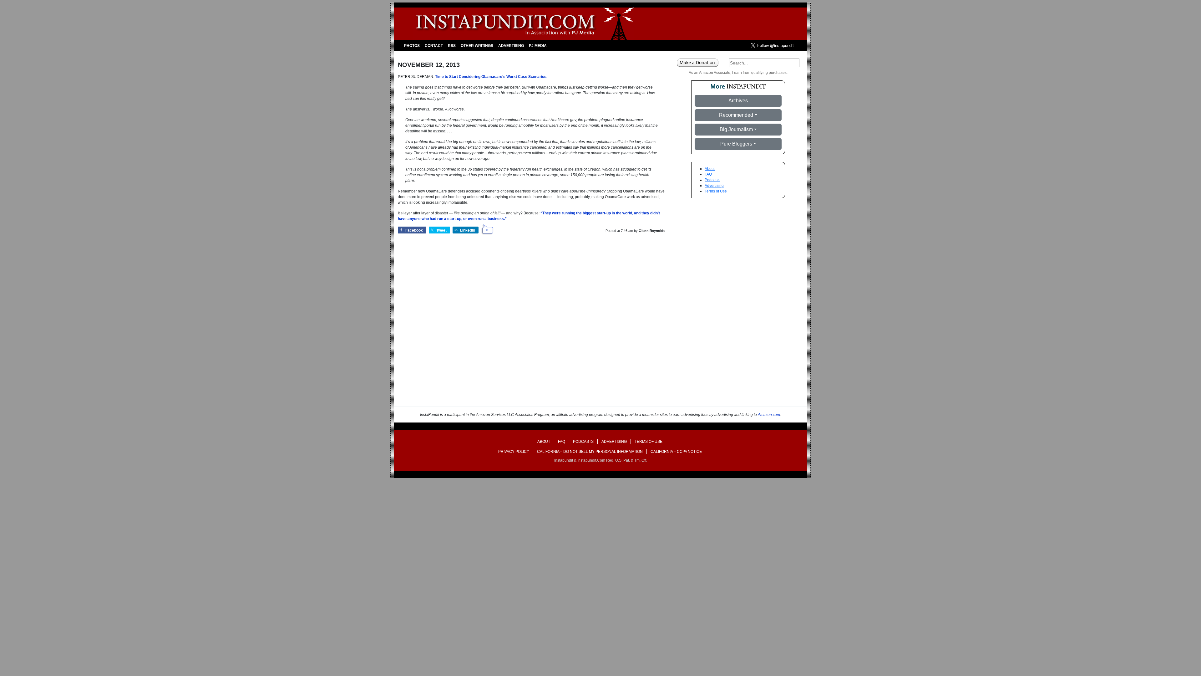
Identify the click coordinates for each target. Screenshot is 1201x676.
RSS (452, 46)
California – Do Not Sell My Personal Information (590, 451)
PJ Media (538, 46)
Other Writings (477, 46)
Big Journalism (736, 129)
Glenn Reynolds (652, 231)
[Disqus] (531, 326)
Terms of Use (716, 191)
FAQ (708, 174)
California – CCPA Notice (676, 451)
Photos (412, 46)
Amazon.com (769, 414)
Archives (738, 100)
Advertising (511, 46)
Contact (434, 46)
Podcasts (712, 180)
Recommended (736, 115)
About (710, 168)
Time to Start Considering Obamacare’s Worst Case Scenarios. (491, 76)
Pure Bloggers (736, 143)
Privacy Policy (513, 451)
